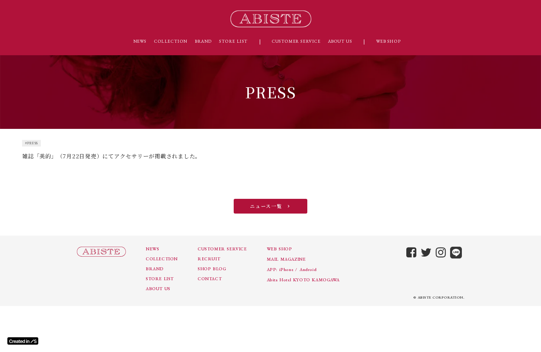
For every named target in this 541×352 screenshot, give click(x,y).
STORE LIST (233, 41)
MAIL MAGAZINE (286, 259)
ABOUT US (340, 41)
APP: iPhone (280, 269)
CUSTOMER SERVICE (296, 41)
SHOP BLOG (212, 269)
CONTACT (210, 279)
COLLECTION (170, 41)
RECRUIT (209, 259)
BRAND (203, 41)
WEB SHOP (388, 41)
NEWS (139, 41)
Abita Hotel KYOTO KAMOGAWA (303, 280)
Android (308, 269)
